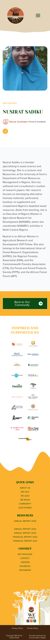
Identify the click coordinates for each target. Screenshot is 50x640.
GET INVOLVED (25, 554)
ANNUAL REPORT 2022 (25, 532)
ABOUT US (25, 487)
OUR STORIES (25, 507)
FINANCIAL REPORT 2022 (25, 536)
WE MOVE (25, 499)
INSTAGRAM (25, 570)
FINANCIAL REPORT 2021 (25, 540)
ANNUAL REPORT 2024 (25, 525)
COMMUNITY (25, 503)
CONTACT (25, 558)
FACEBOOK (25, 566)
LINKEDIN (25, 562)
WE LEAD (25, 495)
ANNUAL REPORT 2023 (25, 528)
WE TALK (25, 491)
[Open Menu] (38, 15)
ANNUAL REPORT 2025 (25, 521)
